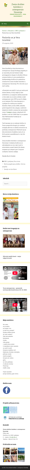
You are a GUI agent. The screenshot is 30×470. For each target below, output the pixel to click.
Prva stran (17, 161)
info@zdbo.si (13, 437)
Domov (4, 31)
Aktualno (11, 31)
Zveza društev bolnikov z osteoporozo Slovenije (18, 8)
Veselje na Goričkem (10, 169)
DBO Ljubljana (19, 31)
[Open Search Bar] (27, 24)
